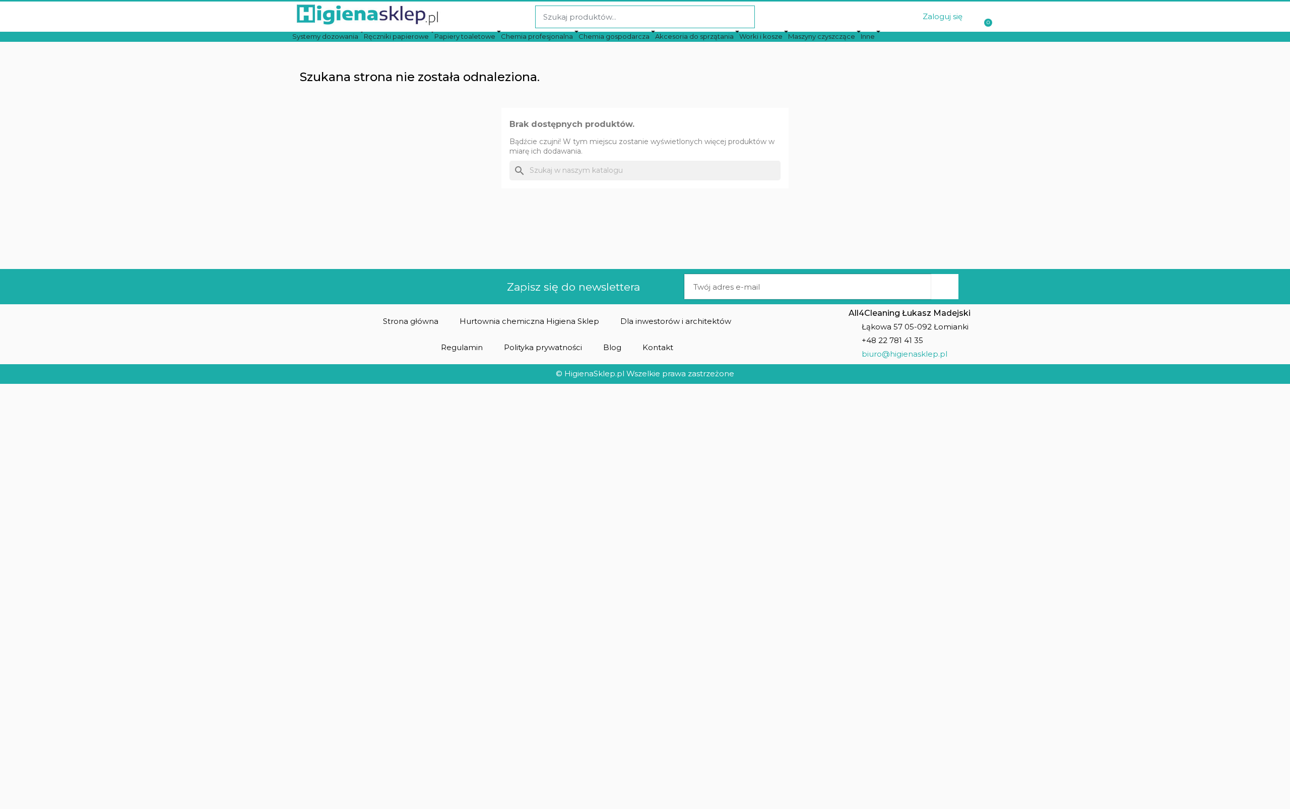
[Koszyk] (987, 17)
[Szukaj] (743, 17)
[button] (410, 321)
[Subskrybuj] (944, 286)
